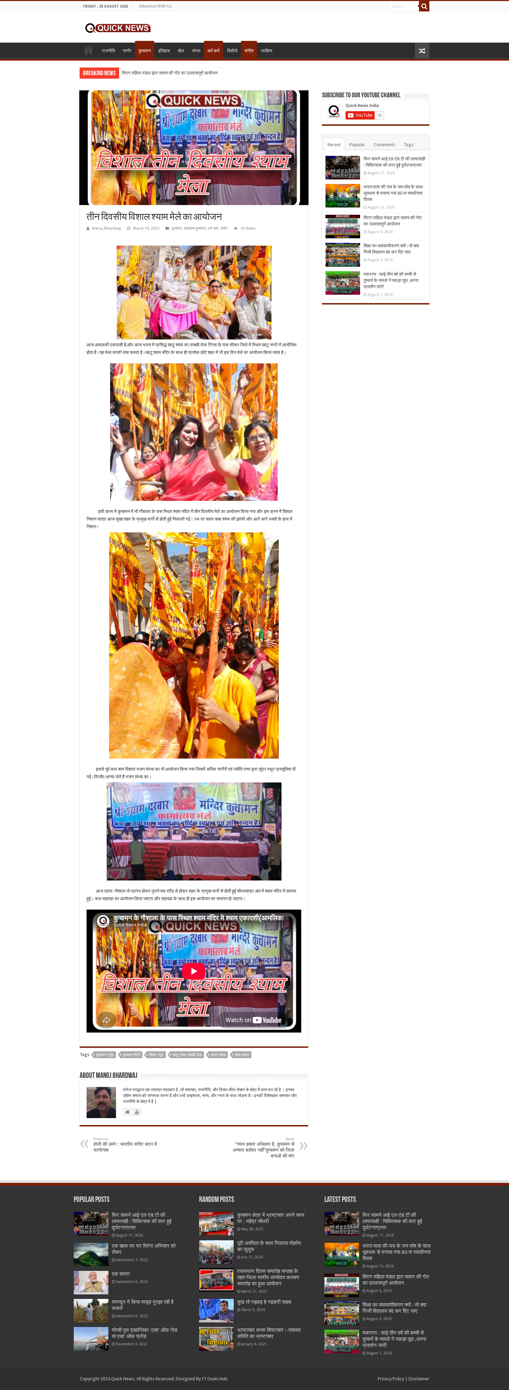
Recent (334, 144)
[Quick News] (118, 27)
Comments (384, 144)
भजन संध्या (218, 1055)
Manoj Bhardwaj (106, 228)
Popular (357, 144)
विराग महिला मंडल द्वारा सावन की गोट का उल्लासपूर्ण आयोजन (169, 73)
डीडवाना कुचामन (195, 228)
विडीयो (232, 50)
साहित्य (266, 50)
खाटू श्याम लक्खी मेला (187, 1055)
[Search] (424, 6)
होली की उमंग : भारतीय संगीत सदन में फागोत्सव (125, 1145)
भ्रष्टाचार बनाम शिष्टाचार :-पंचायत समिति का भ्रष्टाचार (269, 1333)
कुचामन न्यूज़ (105, 1055)
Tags (408, 144)
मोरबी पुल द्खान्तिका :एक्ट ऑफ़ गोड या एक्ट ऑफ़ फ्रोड (144, 1333)
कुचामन (145, 50)
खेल (181, 50)
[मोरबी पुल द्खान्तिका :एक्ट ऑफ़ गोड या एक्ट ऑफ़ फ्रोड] (91, 1339)
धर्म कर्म (213, 50)
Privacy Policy (391, 1378)
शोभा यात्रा (242, 1055)
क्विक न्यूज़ (156, 1055)
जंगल (196, 50)
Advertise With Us (155, 6)
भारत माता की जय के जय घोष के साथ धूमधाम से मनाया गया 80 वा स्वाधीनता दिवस (393, 193)
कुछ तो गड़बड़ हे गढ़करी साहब (264, 1302)
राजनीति (108, 50)
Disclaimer (419, 1378)
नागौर (127, 50)
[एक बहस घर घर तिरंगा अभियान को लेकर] (91, 1254)
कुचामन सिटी (131, 1055)
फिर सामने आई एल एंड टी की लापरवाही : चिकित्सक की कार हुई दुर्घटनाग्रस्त (141, 1221)
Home (89, 50)
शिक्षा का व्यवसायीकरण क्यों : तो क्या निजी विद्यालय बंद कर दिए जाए (394, 1308)
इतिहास (164, 50)
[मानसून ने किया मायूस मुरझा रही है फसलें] (91, 1310)
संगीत (248, 50)
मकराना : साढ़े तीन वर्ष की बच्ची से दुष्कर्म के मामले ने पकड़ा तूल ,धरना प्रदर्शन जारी (391, 280)
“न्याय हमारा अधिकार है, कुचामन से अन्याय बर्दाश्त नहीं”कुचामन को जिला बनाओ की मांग (263, 1148)
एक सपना (121, 1274)
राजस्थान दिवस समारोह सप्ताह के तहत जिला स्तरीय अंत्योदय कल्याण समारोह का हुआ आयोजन (268, 1277)
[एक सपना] (91, 1282)
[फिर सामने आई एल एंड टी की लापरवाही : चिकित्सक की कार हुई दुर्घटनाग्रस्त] (91, 1224)
